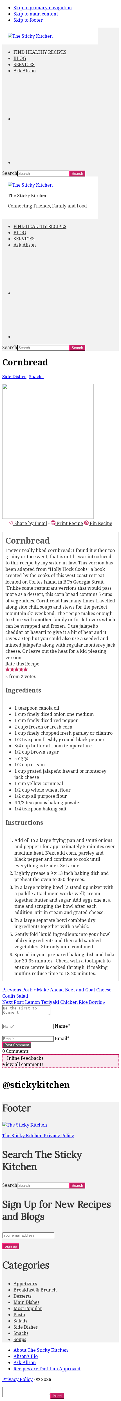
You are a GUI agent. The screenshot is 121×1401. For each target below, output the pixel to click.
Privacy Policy (17, 1379)
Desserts (23, 1296)
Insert (57, 1396)
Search (9, 173)
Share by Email (30, 523)
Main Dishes (26, 1302)
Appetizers (25, 1284)
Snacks (36, 376)
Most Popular (28, 1308)
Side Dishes (14, 376)
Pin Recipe (100, 523)
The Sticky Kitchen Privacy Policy (38, 1135)
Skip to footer (28, 20)
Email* (62, 1038)
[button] (7, 670)
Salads (20, 1321)
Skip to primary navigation (43, 8)
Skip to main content (36, 14)
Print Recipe (69, 523)
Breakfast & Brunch (35, 1290)
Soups (20, 1339)
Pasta (19, 1314)
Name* (62, 1026)
